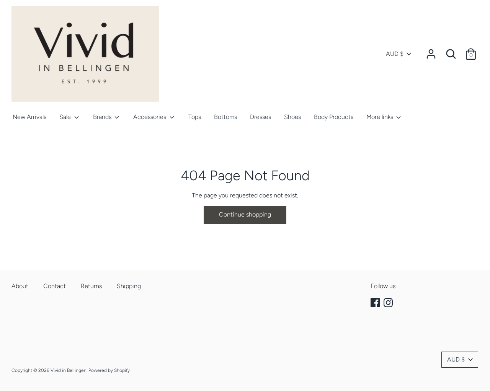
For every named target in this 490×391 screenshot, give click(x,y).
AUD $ (394, 53)
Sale (65, 117)
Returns (91, 286)
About (19, 286)
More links (380, 117)
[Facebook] (376, 303)
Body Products (333, 117)
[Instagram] (389, 303)
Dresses (260, 117)
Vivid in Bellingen (69, 370)
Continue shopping (245, 214)
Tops (194, 117)
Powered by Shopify (109, 370)
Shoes (292, 117)
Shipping (129, 286)
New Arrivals (29, 117)
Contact (54, 286)
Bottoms (225, 117)
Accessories (150, 117)
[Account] (431, 51)
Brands (103, 117)
